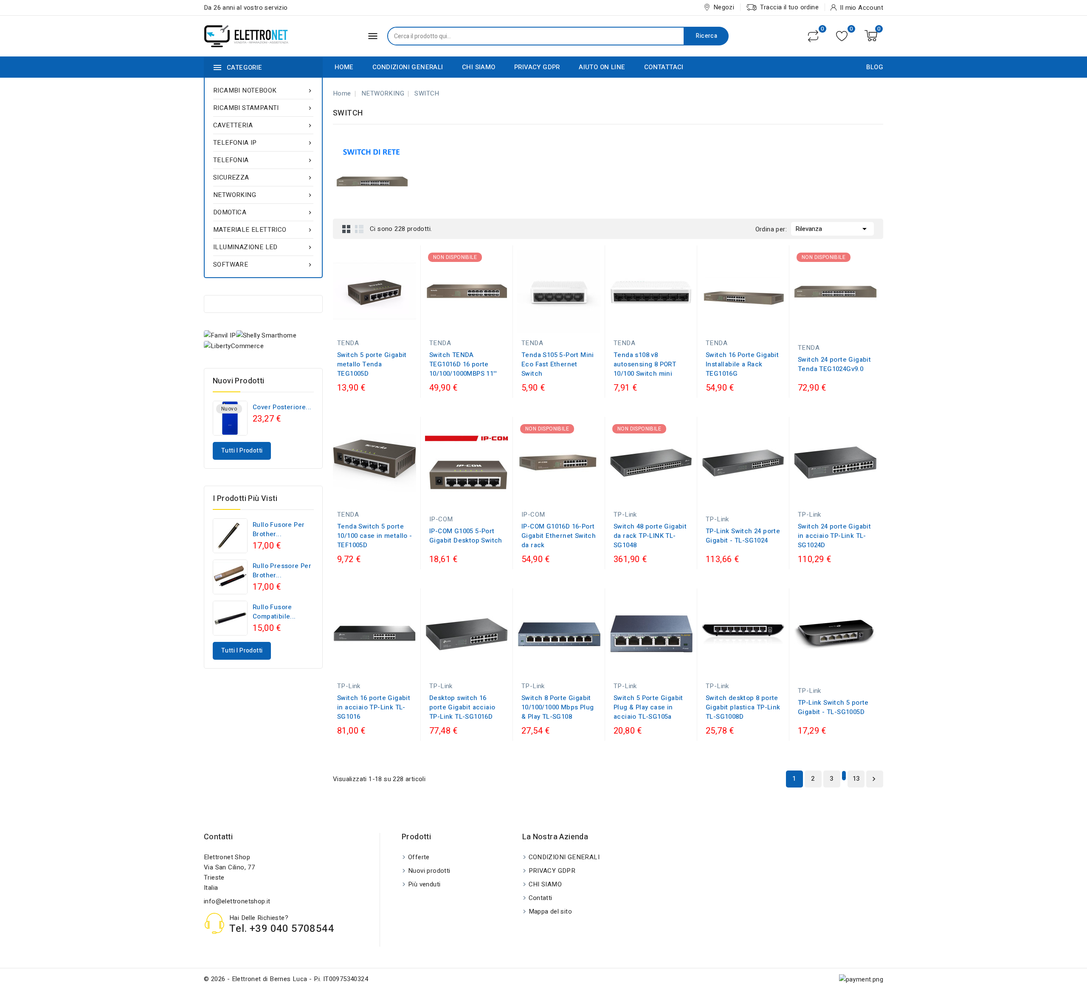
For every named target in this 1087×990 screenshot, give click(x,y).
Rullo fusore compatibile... (274, 611)
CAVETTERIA (263, 125)
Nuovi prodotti (429, 870)
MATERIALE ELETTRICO (263, 229)
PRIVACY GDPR (537, 67)
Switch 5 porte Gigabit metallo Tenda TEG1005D (372, 364)
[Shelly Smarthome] (266, 335)
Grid (346, 229)
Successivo (874, 779)
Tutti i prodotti (241, 450)
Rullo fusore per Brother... (278, 529)
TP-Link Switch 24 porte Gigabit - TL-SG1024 (743, 535)
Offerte (419, 857)
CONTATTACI (664, 67)
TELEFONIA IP (263, 142)
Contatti (218, 837)
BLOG (874, 67)
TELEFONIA (263, 160)
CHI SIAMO (479, 67)
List (359, 229)
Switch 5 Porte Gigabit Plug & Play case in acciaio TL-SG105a (648, 707)
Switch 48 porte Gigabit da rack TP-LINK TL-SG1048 (650, 536)
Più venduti (424, 884)
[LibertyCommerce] (234, 345)
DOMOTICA (263, 212)
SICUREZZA (263, 177)
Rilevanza (832, 229)
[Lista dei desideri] (842, 36)
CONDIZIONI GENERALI (407, 67)
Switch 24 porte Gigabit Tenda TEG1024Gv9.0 (834, 364)
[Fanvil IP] (220, 335)
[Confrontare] (813, 36)
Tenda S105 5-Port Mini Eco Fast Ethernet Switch (557, 364)
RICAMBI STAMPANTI (263, 107)
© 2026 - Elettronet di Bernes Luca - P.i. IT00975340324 (286, 979)
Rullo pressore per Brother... (282, 570)
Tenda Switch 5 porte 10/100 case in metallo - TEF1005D (374, 536)
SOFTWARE (263, 264)
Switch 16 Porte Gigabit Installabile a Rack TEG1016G (742, 364)
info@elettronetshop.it (237, 901)
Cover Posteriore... (282, 407)
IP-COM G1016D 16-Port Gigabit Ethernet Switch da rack (558, 536)
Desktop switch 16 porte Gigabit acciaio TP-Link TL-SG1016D (462, 707)
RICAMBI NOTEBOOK (263, 90)
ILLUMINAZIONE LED (263, 247)
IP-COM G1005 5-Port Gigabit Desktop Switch (465, 535)
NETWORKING (263, 195)
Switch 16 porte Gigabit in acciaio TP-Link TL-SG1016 (373, 707)
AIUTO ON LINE (602, 67)
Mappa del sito (550, 911)
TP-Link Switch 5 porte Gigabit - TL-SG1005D (833, 707)
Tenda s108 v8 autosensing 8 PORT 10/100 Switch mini (645, 364)
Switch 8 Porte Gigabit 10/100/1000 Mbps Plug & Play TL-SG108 (557, 707)
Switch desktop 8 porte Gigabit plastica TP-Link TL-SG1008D (743, 707)
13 (856, 778)
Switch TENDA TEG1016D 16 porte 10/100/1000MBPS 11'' (462, 364)
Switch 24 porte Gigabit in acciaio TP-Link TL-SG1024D (834, 536)
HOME (344, 67)
